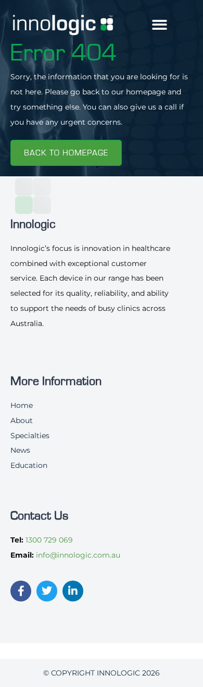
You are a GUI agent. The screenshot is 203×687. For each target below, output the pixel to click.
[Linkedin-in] (72, 591)
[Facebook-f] (20, 591)
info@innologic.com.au (78, 555)
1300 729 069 (49, 540)
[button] (159, 25)
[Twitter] (46, 591)
